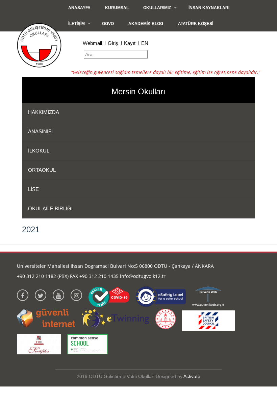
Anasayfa (79, 7)
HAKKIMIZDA (43, 112)
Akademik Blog (145, 23)
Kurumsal (117, 7)
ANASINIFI (40, 131)
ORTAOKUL (42, 170)
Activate (191, 376)
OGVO (108, 23)
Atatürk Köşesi (195, 23)
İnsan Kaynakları (208, 7)
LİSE (33, 189)
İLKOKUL (38, 151)
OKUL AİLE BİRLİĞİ (50, 208)
